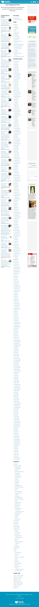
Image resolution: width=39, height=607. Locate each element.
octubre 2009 (16, 343)
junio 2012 (16, 294)
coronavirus (18, 583)
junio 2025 (16, 82)
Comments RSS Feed (18, 19)
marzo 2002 (16, 434)
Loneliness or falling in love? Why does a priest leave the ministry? (34, 105)
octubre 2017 (16, 197)
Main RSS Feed (17, 18)
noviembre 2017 (17, 195)
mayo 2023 (16, 120)
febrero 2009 (16, 355)
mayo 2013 (16, 277)
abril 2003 (16, 415)
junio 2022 (16, 137)
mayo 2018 (16, 186)
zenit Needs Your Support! (19, 56)
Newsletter (16, 35)
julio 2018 (16, 183)
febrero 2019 (16, 172)
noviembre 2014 (17, 250)
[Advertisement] (32, 9)
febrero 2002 (16, 436)
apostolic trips (16, 578)
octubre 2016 (16, 215)
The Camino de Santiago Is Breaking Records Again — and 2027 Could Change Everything (6, 78)
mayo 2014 (16, 259)
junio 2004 (16, 393)
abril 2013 (16, 279)
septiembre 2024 (17, 96)
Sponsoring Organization (19, 44)
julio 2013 (16, 274)
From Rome (16, 522)
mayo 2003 (16, 413)
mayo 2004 (16, 395)
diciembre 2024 (17, 91)
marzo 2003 (16, 416)
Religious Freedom (18, 502)
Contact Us (16, 27)
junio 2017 (16, 203)
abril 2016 (16, 224)
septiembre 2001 (17, 443)
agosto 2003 (16, 408)
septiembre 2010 (17, 326)
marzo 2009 (16, 354)
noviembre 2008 (17, 360)
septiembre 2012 (17, 290)
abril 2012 (16, 297)
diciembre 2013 (17, 267)
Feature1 (22, 575)
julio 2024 (16, 99)
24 (28, 176)
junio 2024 (16, 100)
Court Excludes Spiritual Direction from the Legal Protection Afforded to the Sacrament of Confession (6, 119)
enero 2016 (16, 229)
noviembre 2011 (17, 305)
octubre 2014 (16, 251)
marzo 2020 (16, 152)
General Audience (18, 535)
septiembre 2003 (17, 407)
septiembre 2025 (17, 78)
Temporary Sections (18, 563)
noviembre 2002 (17, 422)
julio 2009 (16, 347)
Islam (16, 490)
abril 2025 (16, 85)
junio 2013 (16, 276)
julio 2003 (16, 410)
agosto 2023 (16, 116)
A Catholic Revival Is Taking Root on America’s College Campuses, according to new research (5, 93)
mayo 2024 (16, 102)
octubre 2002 (16, 424)
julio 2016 (16, 219)
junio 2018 (16, 184)
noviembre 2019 (17, 158)
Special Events (18, 566)
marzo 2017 (16, 207)
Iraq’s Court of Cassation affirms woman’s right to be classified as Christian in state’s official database (5, 162)
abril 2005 (16, 378)
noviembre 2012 (17, 286)
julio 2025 (16, 81)
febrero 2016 (16, 227)
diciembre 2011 (17, 303)
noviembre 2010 (17, 323)
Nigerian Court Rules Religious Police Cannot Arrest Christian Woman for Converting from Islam (5, 154)
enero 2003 (16, 419)
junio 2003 (16, 411)
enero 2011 (16, 320)
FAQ (15, 30)
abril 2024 (16, 104)
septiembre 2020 (17, 143)
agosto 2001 (16, 445)
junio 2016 (16, 221)
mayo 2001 (16, 450)
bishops (20, 578)
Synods (16, 567)
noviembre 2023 (17, 111)
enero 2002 (16, 437)
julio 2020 (16, 146)
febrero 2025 (16, 88)
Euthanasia (17, 482)
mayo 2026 (16, 65)
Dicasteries (17, 554)
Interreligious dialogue (19, 486)
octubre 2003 (16, 405)
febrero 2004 (16, 399)
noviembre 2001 (17, 440)
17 (28, 174)
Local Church (17, 496)
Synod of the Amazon (20, 569)
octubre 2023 (16, 113)
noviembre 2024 (17, 93)
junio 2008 (16, 363)
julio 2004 (16, 392)
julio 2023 (16, 117)
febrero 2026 (16, 70)
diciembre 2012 (17, 285)
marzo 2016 (16, 225)
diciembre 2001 (17, 439)
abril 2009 (16, 352)
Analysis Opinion (18, 467)
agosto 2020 (16, 145)
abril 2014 (16, 261)
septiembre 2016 (17, 216)
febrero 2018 (16, 190)
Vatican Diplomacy (18, 512)
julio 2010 (16, 329)
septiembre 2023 (17, 114)
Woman (16, 517)
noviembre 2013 (17, 268)
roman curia (15, 586)
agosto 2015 (16, 236)
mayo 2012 (16, 296)
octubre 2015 (16, 233)
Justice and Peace (18, 491)
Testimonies (17, 509)
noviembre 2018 (17, 177)
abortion (21, 581)
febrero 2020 (16, 154)
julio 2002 (16, 428)
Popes (16, 555)
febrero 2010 (16, 337)
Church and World (17, 465)
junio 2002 (16, 430)
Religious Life (17, 503)
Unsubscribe (16, 51)
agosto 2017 (16, 200)
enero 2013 (16, 283)
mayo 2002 (16, 431)
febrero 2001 (16, 454)
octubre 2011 (16, 306)
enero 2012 (16, 302)
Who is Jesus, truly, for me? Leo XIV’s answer (4, 169)
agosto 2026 (16, 61)
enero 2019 (16, 174)
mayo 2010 (16, 332)
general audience (16, 581)
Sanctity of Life (18, 505)
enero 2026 (16, 72)
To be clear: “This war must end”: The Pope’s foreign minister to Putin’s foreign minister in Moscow (6, 22)
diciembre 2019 (17, 157)
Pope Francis (16, 529)
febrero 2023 (16, 125)
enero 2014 (16, 265)
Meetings (17, 538)
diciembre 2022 (17, 128)
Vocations (17, 515)
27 (33, 176)
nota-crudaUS (16, 36)
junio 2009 (16, 349)
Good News (16, 523)
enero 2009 (16, 357)
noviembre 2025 (17, 75)
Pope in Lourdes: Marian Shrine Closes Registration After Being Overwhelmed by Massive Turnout (5, 53)
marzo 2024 (16, 105)
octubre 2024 (16, 94)
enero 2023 (16, 126)
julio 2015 (16, 238)
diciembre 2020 (17, 139)
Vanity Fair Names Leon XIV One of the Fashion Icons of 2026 (6, 29)
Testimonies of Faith (19, 511)
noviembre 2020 (17, 140)
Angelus (16, 531)
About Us (16, 24)
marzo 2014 (16, 262)
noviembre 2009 (17, 341)
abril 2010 (16, 334)
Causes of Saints (18, 552)
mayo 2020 (16, 149)
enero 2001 (16, 456)
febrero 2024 (16, 107)
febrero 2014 (16, 264)
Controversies (17, 477)
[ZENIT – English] (11, 2)
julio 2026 (16, 62)
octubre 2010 (16, 325)
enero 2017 (16, 210)
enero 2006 (16, 364)
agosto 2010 (16, 328)
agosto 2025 (16, 79)
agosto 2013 (16, 273)
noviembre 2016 (17, 213)
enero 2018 (16, 192)
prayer (21, 583)
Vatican (16, 560)
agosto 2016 (16, 218)
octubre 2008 (16, 361)
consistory (15, 580)
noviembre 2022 (17, 129)
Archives (16, 464)
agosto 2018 (16, 181)
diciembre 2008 (17, 358)
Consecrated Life (18, 476)
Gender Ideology (18, 485)
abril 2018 (16, 187)
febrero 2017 (16, 209)
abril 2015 (16, 242)
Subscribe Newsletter (18, 45)
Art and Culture (18, 468)
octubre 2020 (16, 142)
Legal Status (16, 33)
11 (30, 172)
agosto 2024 (16, 97)
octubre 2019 (16, 160)
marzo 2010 (16, 335)
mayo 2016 (16, 222)
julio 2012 (16, 293)
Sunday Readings (18, 508)
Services (16, 42)
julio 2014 (16, 256)
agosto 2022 (16, 134)
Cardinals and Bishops (19, 471)
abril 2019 (16, 169)
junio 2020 (16, 148)
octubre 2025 (16, 76)
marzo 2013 (16, 280)
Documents (16, 520)
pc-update (16, 39)
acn (18, 586)
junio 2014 (16, 257)
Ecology (16, 479)
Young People (17, 519)
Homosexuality (17, 526)
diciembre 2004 (17, 384)
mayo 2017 (16, 204)
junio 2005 (16, 375)
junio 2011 (16, 312)
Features (16, 483)
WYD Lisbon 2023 (18, 570)
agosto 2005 (16, 372)
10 (28, 172)
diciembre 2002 (17, 421)
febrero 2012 (16, 300)
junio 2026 (16, 64)
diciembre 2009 (17, 340)
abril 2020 (16, 151)
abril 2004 (16, 396)
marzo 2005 (16, 379)
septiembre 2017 (17, 198)
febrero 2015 (16, 245)
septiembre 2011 (17, 308)
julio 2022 (16, 136)
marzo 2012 (16, 299)
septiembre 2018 (17, 180)
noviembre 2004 (17, 386)
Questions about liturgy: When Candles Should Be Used (5, 185)
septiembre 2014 (17, 253)
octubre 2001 (16, 442)
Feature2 (15, 575)
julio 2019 (16, 165)
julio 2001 (16, 447)
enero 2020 (16, 155)
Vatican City (17, 561)
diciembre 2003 (17, 402)
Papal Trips (17, 564)
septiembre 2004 (17, 389)
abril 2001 (16, 451)
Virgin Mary (17, 514)
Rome (15, 551)
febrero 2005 (16, 381)
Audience (13, 594)
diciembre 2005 (17, 366)
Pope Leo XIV (16, 547)
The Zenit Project (17, 47)
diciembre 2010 (17, 322)
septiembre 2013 (17, 271)
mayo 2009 (16, 350)
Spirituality (17, 506)
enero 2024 (16, 108)
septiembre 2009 (17, 344)
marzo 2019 (16, 171)
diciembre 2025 (17, 73)
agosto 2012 (16, 291)
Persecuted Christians (19, 499)
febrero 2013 (16, 282)
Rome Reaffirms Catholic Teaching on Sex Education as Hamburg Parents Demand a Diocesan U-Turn (6, 263)
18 (30, 174)
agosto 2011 (16, 309)
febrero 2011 (16, 318)
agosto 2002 (16, 427)
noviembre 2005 (17, 367)
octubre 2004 (16, 387)
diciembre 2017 (17, 193)
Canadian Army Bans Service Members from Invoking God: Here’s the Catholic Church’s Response (5, 202)
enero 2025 (16, 90)
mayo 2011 (16, 314)
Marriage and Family (18, 497)
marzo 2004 (16, 398)
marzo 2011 (16, 317)
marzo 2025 (16, 87)
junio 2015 (16, 239)
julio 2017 (16, 201)
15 (36, 172)
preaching (15, 584)
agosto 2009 (16, 346)
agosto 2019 (16, 163)
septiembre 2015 (17, 235)
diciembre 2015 (17, 230)
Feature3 (18, 575)
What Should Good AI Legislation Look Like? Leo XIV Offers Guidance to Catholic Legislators (5, 220)
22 (36, 174)
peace (18, 580)
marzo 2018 (16, 189)
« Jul (28, 180)
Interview (17, 488)
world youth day (20, 584)
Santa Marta (17, 546)
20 (33, 174)
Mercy (16, 540)
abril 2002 (16, 433)
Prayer (16, 544)
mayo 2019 (16, 168)
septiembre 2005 (17, 370)
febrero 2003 (16, 418)
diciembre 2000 (17, 457)
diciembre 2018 (17, 175)
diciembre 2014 (17, 248)
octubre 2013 (16, 270)
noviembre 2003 (17, 404)
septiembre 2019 (17, 161)
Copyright (16, 29)
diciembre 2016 (17, 212)
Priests (15, 549)
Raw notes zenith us (18, 41)
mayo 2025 (16, 84)
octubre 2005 (16, 369)
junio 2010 (16, 331)
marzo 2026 (16, 68)
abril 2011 (16, 315)
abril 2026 (16, 67)
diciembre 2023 (17, 110)
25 (30, 176)
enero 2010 (16, 338)
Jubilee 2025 (16, 32)
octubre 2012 (16, 288)
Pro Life (16, 500)
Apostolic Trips (18, 532)
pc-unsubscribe (17, 38)
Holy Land (16, 525)
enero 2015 (16, 247)
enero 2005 (16, 382)
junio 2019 (16, 166)
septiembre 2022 (17, 132)
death (14, 583)
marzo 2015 (16, 244)
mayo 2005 (16, 376)
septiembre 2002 (17, 425)
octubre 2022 (16, 131)
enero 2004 (16, 401)
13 (33, 172)
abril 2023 (16, 122)
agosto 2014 (16, 254)
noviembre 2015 (17, 232)
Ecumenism (17, 480)
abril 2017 (16, 206)
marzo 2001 (16, 453)
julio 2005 (16, 373)
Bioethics (17, 470)
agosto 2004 (16, 390)
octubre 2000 (16, 459)
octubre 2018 (16, 178)
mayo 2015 (16, 241)
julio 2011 (16, 311)
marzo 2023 (16, 123)
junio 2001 (16, 448)
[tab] (30, 254)
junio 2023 (16, 119)
